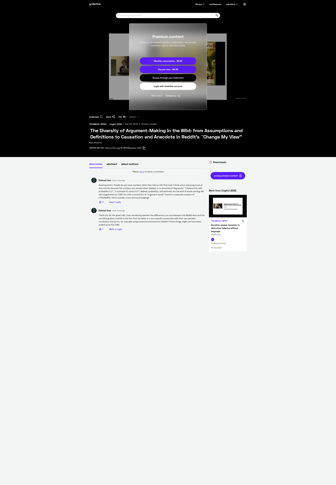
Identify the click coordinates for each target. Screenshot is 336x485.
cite (120, 117)
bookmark (94, 117)
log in (141, 172)
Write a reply (115, 229)
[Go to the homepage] (95, 4)
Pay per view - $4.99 (168, 69)
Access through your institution (168, 77)
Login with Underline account (168, 86)
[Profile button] (245, 4)
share (108, 117)
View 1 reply (115, 202)
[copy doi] (145, 148)
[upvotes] (100, 202)
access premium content (226, 175)
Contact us (171, 95)
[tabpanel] (148, 200)
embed (132, 117)
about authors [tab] (129, 163)
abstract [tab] (112, 163)
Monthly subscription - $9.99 (168, 61)
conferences (215, 4)
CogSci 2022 (228, 190)
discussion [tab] (96, 163)
